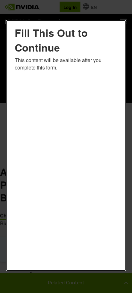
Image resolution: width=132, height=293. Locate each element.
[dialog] (66, 145)
